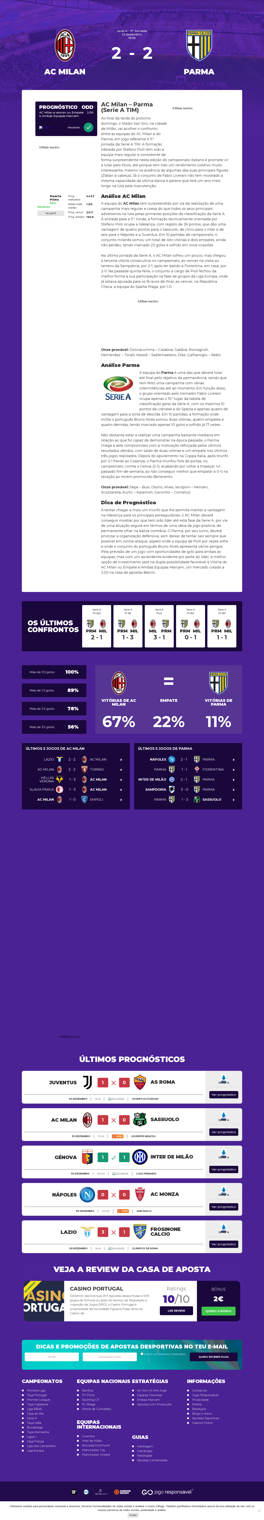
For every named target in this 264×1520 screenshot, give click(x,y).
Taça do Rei (35, 1413)
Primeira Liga (36, 1390)
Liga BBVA (34, 1409)
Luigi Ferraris (146, 1173)
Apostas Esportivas (205, 1418)
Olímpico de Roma (145, 1248)
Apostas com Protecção (154, 1404)
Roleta (197, 1404)
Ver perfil (50, 213)
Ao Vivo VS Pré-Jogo (152, 1390)
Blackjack (199, 1409)
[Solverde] (116, 1099)
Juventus (88, 1436)
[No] (259, 1511)
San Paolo (144, 1211)
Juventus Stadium (145, 1098)
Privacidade (200, 1399)
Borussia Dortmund (96, 1445)
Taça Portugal (37, 1395)
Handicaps (144, 1451)
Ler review (176, 1310)
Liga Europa (35, 1450)
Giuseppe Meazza (143, 1136)
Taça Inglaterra (37, 1404)
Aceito (133, 1515)
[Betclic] (48, 127)
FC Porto (88, 1395)
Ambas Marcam (148, 1399)
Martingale (144, 1455)
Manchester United (96, 1454)
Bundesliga (35, 1427)
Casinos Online (202, 1423)
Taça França (35, 1441)
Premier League (38, 1399)
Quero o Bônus (218, 1311)
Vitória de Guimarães (96, 1409)
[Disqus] (132, 872)
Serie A (32, 1418)
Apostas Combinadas (152, 1460)
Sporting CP (90, 1399)
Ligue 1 (32, 1436)
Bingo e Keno (202, 1413)
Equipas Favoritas (149, 1395)
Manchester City (93, 1450)
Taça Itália (34, 1423)
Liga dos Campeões (41, 1446)
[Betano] (117, 1136)
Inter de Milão (92, 1441)
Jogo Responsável (205, 1395)
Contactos (199, 1390)
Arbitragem (145, 1446)
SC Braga (88, 1404)
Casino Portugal (96, 1288)
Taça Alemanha (38, 1432)
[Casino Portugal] (44, 1301)
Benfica (87, 1390)
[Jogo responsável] (74, 1492)
